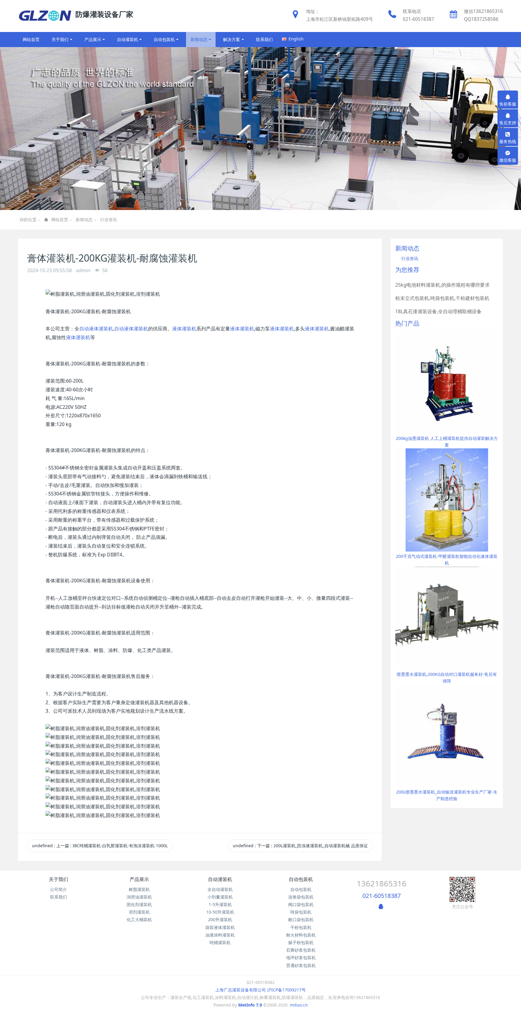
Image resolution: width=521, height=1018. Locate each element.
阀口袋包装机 (301, 904)
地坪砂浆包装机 (301, 957)
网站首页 (31, 39)
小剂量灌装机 (220, 897)
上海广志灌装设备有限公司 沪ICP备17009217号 (260, 990)
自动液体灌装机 (96, 328)
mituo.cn (299, 1005)
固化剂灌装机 (139, 904)
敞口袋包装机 (301, 919)
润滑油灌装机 (139, 897)
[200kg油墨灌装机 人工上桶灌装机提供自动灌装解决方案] (446, 381)
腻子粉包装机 (301, 942)
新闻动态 (84, 219)
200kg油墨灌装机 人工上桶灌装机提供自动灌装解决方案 (447, 441)
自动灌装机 (220, 879)
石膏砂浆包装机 (301, 950)
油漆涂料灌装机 (220, 935)
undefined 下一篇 (300, 845)
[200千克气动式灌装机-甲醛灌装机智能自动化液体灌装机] (446, 499)
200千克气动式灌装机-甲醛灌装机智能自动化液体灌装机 (446, 559)
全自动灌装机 (220, 889)
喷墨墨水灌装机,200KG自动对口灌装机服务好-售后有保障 (447, 677)
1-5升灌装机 (220, 904)
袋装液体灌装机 (220, 927)
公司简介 (58, 889)
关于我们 (58, 879)
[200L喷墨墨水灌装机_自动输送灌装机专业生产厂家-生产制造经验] (446, 735)
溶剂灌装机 (139, 912)
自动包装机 (301, 879)
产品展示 (139, 879)
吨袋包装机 (300, 912)
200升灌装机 (220, 919)
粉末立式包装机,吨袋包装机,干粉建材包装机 (442, 298)
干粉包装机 (300, 927)
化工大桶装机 (139, 919)
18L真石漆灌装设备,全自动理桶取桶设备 (438, 311)
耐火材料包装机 (301, 935)
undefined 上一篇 (100, 845)
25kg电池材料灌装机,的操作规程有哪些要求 (442, 285)
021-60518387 (381, 896)
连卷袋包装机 (301, 897)
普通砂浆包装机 (301, 965)
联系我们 (58, 897)
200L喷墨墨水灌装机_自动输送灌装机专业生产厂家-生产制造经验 (446, 795)
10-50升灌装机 (220, 912)
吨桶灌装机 (220, 942)
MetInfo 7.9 (250, 1005)
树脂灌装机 (139, 889)
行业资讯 (108, 219)
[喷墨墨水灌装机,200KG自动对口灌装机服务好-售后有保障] (446, 617)
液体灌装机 (184, 328)
